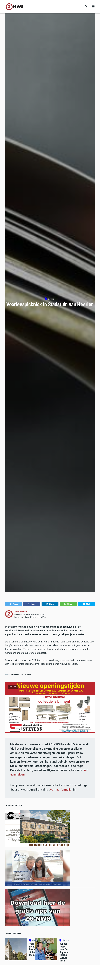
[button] (13, 604)
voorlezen (26, 675)
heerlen (15, 675)
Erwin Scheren (20, 611)
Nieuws (50, 299)
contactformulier (61, 789)
